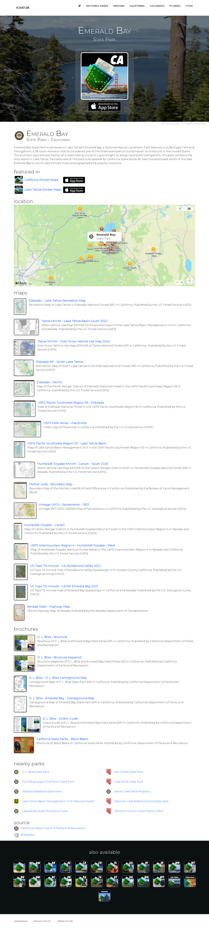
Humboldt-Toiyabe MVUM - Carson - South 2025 (72, 464)
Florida (175, 5)
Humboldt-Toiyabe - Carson (44, 525)
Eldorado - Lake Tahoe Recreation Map (57, 300)
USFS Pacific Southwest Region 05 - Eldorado (71, 402)
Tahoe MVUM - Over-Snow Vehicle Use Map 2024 (73, 341)
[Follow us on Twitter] (79, 5)
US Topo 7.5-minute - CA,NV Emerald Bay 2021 (64, 586)
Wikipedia (27, 834)
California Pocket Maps (41, 180)
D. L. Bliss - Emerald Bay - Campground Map (61, 698)
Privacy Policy (42, 921)
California (137, 5)
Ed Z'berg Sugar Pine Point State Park (48, 781)
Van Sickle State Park (128, 771)
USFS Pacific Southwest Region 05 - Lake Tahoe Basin (67, 443)
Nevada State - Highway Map (48, 606)
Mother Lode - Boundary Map (50, 484)
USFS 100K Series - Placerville (65, 423)
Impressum (20, 921)
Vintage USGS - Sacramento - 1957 (64, 504)
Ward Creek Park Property (132, 791)
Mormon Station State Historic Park (138, 811)
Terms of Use (65, 921)
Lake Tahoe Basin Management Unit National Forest (58, 801)
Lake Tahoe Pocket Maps (42, 189)
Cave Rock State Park (128, 781)
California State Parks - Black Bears (62, 739)
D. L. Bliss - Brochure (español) (59, 657)
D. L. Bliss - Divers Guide (60, 718)
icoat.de (22, 7)
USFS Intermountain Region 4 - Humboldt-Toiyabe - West (73, 545)
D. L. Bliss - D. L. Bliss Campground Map (58, 678)
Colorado (157, 5)
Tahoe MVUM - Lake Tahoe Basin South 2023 (74, 321)
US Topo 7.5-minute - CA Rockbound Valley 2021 (65, 566)
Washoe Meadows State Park (42, 791)
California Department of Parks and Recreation (53, 828)
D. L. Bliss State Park (35, 771)
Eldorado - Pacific (49, 382)
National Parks (97, 5)
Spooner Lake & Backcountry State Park (141, 801)
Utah (189, 5)
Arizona (119, 5)
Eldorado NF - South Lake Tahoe (59, 362)
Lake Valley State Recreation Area (45, 811)
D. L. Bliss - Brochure (52, 637)
